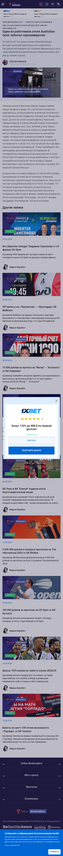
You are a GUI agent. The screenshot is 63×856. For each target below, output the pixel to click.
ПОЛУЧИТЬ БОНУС (31, 450)
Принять (54, 852)
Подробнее (26, 844)
